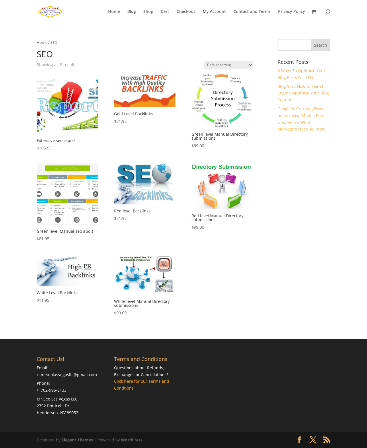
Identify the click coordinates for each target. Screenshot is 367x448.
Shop (148, 11)
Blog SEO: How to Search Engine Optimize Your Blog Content (303, 93)
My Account (214, 11)
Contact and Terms (252, 11)
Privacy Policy (291, 11)
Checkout (186, 11)
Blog (131, 11)
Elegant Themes (77, 440)
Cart (165, 11)
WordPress (131, 440)
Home (114, 11)
